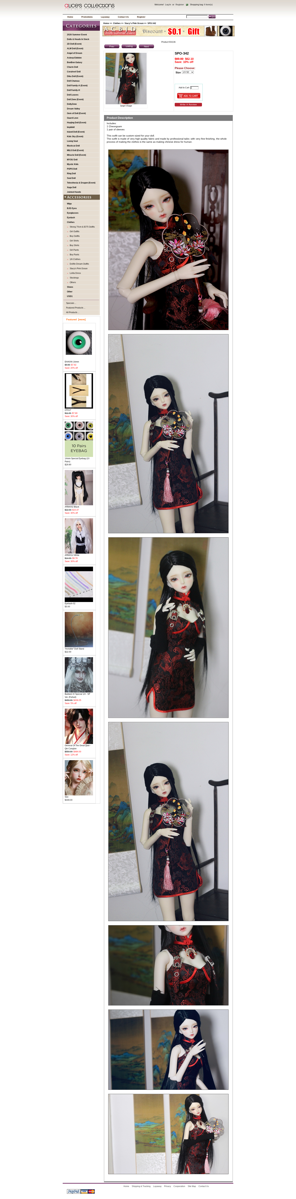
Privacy (167, 1186)
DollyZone (72, 104)
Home (70, 17)
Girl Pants (74, 250)
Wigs (69, 203)
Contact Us (123, 17)
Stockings (74, 278)
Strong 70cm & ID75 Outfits (82, 227)
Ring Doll (71, 173)
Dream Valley (73, 109)
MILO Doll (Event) (75, 150)
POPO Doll (72, 169)
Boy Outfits (74, 236)
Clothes (117, 23)
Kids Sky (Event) (75, 136)
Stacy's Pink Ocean (134, 23)
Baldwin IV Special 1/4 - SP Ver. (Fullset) (77, 695)
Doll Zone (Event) (75, 99)
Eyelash (71, 217)
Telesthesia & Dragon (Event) (81, 183)
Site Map (192, 1186)
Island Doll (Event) (76, 132)
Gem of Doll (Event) (76, 113)
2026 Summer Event (77, 34)
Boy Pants (74, 254)
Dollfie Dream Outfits (79, 264)
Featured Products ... (75, 308)
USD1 (70, 296)
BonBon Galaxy (74, 62)
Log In (168, 4)
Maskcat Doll (73, 146)
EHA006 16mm (72, 362)
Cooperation (179, 1186)
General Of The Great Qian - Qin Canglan (78, 747)
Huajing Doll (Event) (76, 122)
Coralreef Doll (74, 71)
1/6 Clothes (74, 259)
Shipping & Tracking (141, 1186)
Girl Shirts (74, 241)
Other (69, 291)
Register (180, 4)
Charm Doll (72, 67)
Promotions (87, 17)
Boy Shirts (74, 245)
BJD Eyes (72, 208)
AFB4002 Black (72, 507)
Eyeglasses (72, 213)
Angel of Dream (74, 53)
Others (72, 282)
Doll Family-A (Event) (77, 85)
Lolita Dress (75, 273)
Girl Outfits (74, 231)
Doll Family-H (73, 90)
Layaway (105, 17)
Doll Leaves (72, 95)
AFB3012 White (72, 555)
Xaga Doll (71, 187)
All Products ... (72, 312)
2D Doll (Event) (74, 44)
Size (178, 72)
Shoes (70, 287)
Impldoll (71, 127)
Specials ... (71, 303)
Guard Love (72, 118)
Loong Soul (72, 141)
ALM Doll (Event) (75, 48)
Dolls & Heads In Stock (78, 39)
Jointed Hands (74, 192)
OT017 (68, 410)
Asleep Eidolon (74, 58)
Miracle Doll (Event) (76, 155)
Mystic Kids (72, 164)
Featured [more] (76, 319)
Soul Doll (71, 178)
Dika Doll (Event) (75, 76)
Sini (66, 797)
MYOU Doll (72, 159)
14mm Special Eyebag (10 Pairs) (77, 460)
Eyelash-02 (70, 603)
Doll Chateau (73, 81)
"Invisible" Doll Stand (74, 649)
